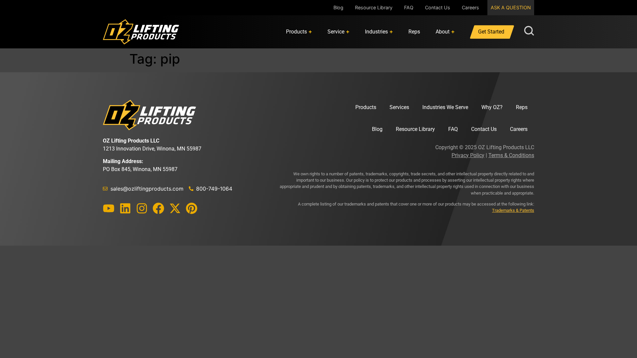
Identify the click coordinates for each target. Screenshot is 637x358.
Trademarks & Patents (513, 210)
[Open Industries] (391, 32)
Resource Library (373, 7)
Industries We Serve (445, 107)
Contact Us (437, 7)
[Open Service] (347, 32)
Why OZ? (492, 107)
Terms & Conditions (511, 155)
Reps (522, 107)
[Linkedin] (125, 208)
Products (365, 107)
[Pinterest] (191, 208)
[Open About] (453, 32)
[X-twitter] (175, 208)
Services (399, 107)
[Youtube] (108, 208)
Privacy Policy (468, 155)
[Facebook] (158, 208)
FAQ (408, 7)
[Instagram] (142, 208)
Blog (338, 7)
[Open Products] (310, 32)
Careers (470, 7)
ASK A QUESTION (511, 7)
